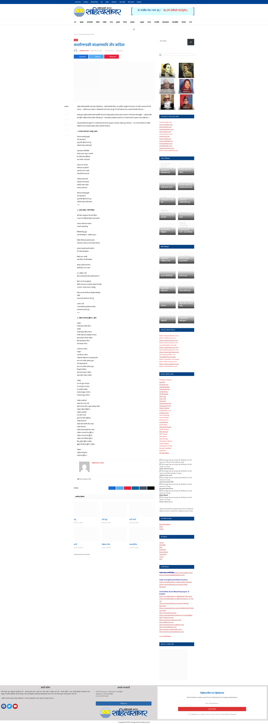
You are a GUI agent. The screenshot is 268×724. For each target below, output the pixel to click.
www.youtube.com (166, 125)
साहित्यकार (114, 2)
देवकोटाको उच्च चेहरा (185, 171)
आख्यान (132, 22)
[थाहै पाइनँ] (142, 509)
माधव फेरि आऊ (185, 291)
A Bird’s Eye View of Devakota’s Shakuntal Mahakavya (165, 168)
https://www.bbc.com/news (169, 359)
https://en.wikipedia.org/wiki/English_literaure (175, 582)
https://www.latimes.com (168, 366)
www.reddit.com (165, 139)
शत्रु (75, 520)
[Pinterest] (66, 128)
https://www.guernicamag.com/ (170, 629)
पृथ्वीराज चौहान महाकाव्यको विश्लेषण (166, 230)
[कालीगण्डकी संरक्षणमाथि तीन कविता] (114, 81)
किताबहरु (139, 2)
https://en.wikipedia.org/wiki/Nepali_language (175, 596)
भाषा (102, 2)
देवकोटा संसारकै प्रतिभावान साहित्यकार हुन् (185, 200)
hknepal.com (163, 420)
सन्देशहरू (85, 2)
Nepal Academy (165, 524)
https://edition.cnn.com (167, 338)
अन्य (190, 22)
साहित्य (107, 2)
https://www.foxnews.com (168, 343)
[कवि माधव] (186, 272)
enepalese (163, 436)
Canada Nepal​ (164, 389)
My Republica (164, 453)
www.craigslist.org (166, 141)
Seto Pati (162, 399)
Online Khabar (164, 408)
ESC (160, 559)
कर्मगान (163, 306)
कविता (97, 22)
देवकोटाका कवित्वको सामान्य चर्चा (185, 215)
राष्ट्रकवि (164, 321)
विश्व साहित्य (122, 2)
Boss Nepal (163, 552)
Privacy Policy (225, 714)
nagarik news (164, 413)
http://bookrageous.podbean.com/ (171, 625)
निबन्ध (125, 22)
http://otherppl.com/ (166, 617)
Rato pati (162, 396)
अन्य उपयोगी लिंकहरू (165, 636)
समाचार (184, 22)
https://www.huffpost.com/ (169, 336)
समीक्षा (104, 22)
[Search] (198, 22)
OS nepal (162, 401)
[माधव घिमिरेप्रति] (167, 272)
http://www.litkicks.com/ (168, 627)
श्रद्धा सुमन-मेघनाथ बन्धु (186, 304)
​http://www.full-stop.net (167, 613)
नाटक (149, 22)
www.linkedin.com (165, 146)
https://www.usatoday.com (169, 364)
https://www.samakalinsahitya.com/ (172, 575)
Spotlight (162, 550)
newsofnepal (164, 417)
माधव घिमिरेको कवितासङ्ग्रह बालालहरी (184, 258)
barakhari (162, 451)
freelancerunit (145, 722)
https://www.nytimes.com (168, 340)
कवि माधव (183, 276)
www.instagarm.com (166, 148)
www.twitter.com (165, 127)
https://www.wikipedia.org (168, 150)
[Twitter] (66, 117)
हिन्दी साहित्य (131, 2)
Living (161, 557)
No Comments (109, 50)
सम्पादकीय (90, 22)
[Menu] (75, 21)
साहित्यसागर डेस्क (84, 50)
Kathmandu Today (165, 446)
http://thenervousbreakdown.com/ (171, 632)
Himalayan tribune (165, 441)
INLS (161, 527)
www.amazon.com (165, 134)
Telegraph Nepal (165, 427)
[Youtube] (15, 706)
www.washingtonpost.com (168, 350)
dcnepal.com (163, 384)
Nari (160, 547)
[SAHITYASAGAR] (97, 11)
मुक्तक (118, 22)
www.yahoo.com (165, 132)
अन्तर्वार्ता (156, 22)
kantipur (162, 382)
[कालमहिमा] (142, 534)
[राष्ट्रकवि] (167, 317)
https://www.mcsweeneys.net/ (170, 620)
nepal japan (163, 425)
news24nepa (164, 415)
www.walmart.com (165, 143)
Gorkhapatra (163, 394)
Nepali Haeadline (165, 448)
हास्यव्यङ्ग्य (165, 22)
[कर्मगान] (167, 302)
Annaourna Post (165, 406)
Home (75, 34)
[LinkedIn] (66, 123)
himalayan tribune (165, 380)
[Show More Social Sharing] (121, 57)
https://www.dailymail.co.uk (169, 352)
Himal (161, 543)
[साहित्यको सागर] (167, 184)
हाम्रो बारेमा (78, 2)
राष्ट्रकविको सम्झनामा (165, 289)
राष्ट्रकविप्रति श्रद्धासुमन (183, 319)
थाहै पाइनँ (132, 520)
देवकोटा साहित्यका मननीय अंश (167, 200)
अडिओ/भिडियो (94, 2)
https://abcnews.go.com (168, 362)
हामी (75, 545)
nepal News (163, 392)
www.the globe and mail (167, 345)
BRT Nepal (163, 434)
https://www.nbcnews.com (168, 347)
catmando (163, 554)
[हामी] (86, 534)
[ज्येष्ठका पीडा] (114, 534)
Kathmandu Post (165, 403)
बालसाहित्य (175, 22)
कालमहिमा (133, 545)
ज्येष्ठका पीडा (106, 545)
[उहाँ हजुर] (114, 509)
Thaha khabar (164, 443)
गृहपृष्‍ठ (82, 22)
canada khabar (164, 387)
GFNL (161, 529)
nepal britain (163, 422)
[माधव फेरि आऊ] (186, 287)
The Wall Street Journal (167, 357)
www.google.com (165, 122)
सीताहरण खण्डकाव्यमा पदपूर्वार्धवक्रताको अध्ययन (167, 214)
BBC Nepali (163, 432)
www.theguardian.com (167, 355)
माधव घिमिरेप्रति (167, 276)
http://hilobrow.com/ (166, 622)
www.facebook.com (166, 129)
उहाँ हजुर (104, 520)
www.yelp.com (164, 136)
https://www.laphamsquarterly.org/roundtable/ (175, 615)
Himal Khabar (164, 429)
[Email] (66, 133)
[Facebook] (66, 112)
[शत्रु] (86, 509)
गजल (111, 22)
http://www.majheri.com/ (184, 573)
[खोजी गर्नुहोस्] (190, 42)
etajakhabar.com (165, 410)
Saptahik (162, 545)
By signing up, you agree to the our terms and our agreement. (213, 714)
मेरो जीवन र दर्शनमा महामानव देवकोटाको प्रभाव (185, 185)
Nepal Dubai (163, 439)
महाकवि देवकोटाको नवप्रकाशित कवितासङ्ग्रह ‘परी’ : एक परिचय (185, 227)
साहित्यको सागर (167, 187)
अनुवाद (142, 22)
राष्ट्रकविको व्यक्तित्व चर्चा (165, 260)
